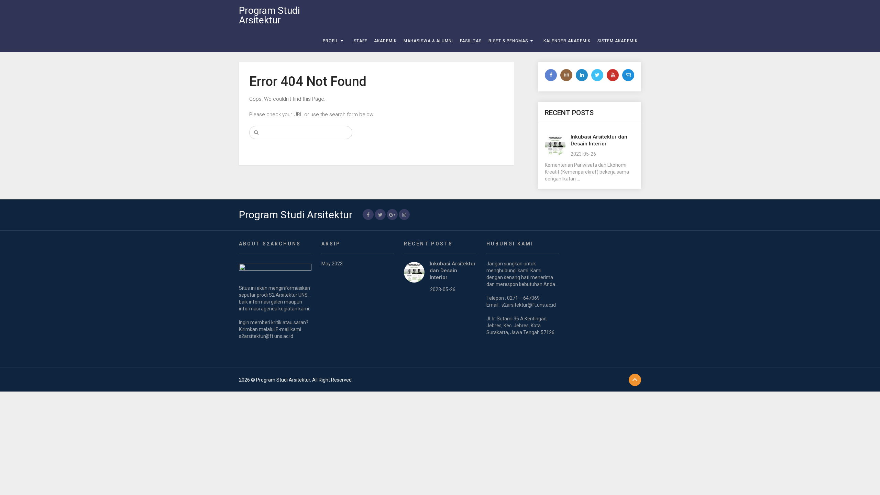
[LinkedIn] (582, 75)
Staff (360, 40)
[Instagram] (566, 75)
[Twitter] (597, 75)
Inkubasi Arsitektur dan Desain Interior (453, 270)
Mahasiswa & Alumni (428, 40)
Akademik (385, 40)
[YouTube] (613, 75)
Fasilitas (471, 40)
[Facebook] (551, 75)
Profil (330, 40)
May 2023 (332, 263)
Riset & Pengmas (508, 40)
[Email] (628, 75)
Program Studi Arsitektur (269, 15)
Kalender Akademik (567, 40)
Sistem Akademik (617, 40)
